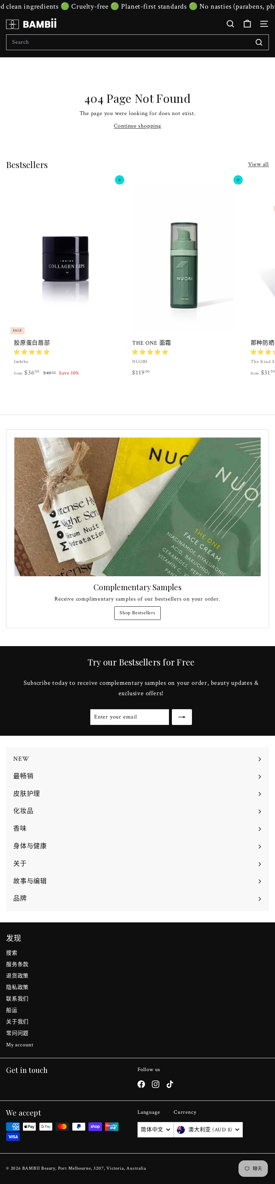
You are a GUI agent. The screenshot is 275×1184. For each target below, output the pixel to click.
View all (258, 164)
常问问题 (17, 1033)
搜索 (12, 953)
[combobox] (137, 42)
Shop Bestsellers (137, 613)
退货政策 (17, 976)
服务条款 (17, 964)
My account (20, 1044)
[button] (32, 352)
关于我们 (17, 1021)
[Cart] (247, 23)
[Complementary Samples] (137, 507)
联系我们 (17, 999)
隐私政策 (17, 987)
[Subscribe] (182, 717)
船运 (12, 1010)
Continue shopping (137, 126)
